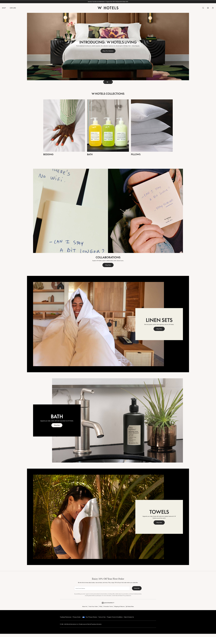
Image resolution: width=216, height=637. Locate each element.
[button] (213, 8)
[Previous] (105, 82)
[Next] (111, 82)
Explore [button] (13, 8)
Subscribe (136, 588)
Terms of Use (102, 617)
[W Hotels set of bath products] (108, 125)
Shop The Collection (109, 51)
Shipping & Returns (119, 606)
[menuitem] (6, 8)
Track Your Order (93, 606)
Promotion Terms (108, 606)
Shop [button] (4, 8)
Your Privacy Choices (91, 617)
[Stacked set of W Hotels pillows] (152, 125)
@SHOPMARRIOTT (109, 602)
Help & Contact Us (129, 617)
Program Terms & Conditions (115, 617)
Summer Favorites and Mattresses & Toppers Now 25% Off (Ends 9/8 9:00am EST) (108, 1)
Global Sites (130, 606)
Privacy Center (77, 617)
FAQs (100, 606)
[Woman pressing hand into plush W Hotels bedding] (64, 125)
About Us (84, 606)
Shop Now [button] (108, 265)
